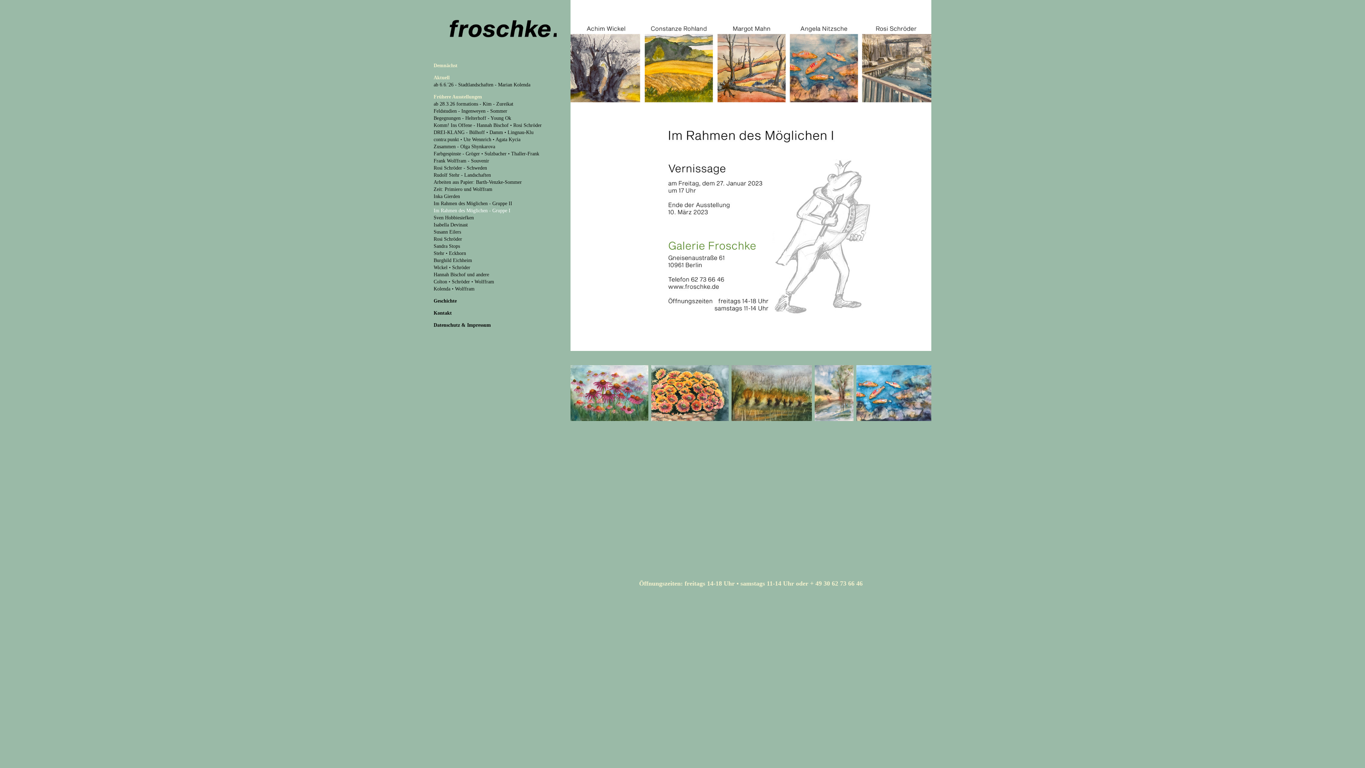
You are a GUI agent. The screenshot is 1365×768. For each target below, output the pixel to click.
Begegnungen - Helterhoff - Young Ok (472, 118)
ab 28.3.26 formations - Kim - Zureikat (473, 104)
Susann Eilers (447, 232)
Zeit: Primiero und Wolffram (463, 189)
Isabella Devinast (451, 225)
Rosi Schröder (448, 239)
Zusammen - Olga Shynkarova (464, 146)
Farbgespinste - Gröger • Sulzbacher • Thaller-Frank (486, 153)
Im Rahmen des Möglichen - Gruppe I (472, 210)
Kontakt (443, 313)
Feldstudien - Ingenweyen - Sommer (470, 111)
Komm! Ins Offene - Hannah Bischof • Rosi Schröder (488, 125)
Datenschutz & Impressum (462, 325)
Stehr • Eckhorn (450, 253)
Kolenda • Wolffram (454, 289)
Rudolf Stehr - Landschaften (462, 175)
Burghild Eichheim (453, 260)
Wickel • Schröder (452, 267)
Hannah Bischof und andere (461, 274)
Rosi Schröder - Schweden (460, 168)
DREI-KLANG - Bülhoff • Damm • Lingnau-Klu (484, 132)
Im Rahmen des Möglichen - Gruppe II (473, 203)
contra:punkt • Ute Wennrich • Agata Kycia (477, 139)
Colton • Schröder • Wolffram (464, 281)
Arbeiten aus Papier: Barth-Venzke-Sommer (478, 182)
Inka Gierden (447, 196)
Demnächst (445, 65)
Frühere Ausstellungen (458, 97)
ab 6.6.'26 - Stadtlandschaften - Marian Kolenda (482, 84)
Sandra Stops (447, 246)
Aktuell (442, 77)
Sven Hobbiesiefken (454, 217)
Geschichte (445, 301)
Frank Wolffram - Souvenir (461, 161)
